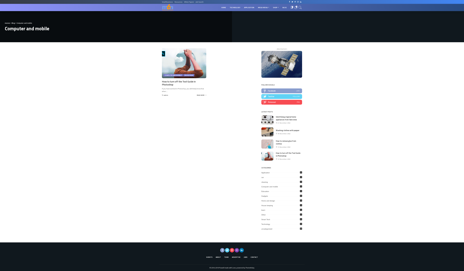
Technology (265, 224)
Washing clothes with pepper (287, 130)
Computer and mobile (173, 75)
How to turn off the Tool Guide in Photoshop (179, 83)
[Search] (300, 7)
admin (166, 95)
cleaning (264, 182)
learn (263, 210)
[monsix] (167, 7)
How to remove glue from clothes (286, 142)
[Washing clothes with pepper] (267, 131)
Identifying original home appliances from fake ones (286, 118)
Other (263, 215)
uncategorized (266, 229)
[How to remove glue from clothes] (267, 144)
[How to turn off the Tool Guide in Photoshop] (184, 63)
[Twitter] (281, 96)
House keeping (267, 205)
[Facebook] (281, 90)
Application (265, 173)
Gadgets (264, 196)
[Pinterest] (281, 102)
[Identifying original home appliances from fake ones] (267, 119)
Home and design (268, 201)
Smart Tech (265, 219)
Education (189, 75)
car (262, 177)
